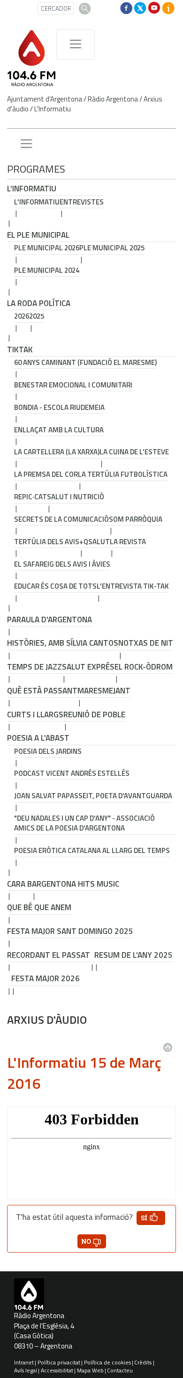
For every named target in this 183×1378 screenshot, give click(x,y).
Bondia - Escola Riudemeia (59, 407)
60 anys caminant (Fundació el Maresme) (85, 362)
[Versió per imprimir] (169, 1044)
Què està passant (42, 691)
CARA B (19, 884)
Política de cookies (107, 1362)
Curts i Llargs (35, 714)
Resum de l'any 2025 (133, 955)
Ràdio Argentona (113, 99)
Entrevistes (82, 202)
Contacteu (120, 1370)
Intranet (24, 1362)
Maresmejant (103, 691)
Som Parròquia (135, 519)
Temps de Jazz (34, 667)
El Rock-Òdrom (143, 667)
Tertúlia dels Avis (46, 541)
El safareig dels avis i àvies (62, 564)
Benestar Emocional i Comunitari (73, 384)
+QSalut (94, 541)
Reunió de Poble (94, 714)
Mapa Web (90, 1370)
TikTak (20, 349)
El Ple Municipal (38, 235)
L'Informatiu (52, 108)
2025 (36, 316)
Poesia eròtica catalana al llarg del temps (92, 850)
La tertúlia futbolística (123, 474)
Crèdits (143, 1362)
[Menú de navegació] (75, 44)
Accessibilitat (57, 1370)
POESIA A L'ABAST (38, 738)
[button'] (151, 1218)
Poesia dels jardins (48, 751)
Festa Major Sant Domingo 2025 (70, 931)
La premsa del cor (46, 474)
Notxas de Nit (145, 643)
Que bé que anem (39, 907)
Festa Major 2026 (45, 978)
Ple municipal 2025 (112, 247)
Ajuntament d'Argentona (44, 99)
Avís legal (25, 1370)
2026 (21, 316)
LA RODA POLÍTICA (38, 303)
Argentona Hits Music (75, 884)
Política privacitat (59, 1362)
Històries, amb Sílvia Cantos (62, 643)
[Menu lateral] (26, 144)
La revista (128, 541)
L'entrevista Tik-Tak (133, 586)
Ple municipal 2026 (46, 247)
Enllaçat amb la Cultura (59, 429)
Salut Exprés (88, 667)
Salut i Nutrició (75, 496)
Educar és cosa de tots (55, 586)
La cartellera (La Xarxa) (56, 451)
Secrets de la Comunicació (61, 519)
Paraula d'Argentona (49, 619)
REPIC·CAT (30, 496)
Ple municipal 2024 (46, 270)
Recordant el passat (48, 955)
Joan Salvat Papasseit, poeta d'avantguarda (93, 795)
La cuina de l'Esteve (134, 451)
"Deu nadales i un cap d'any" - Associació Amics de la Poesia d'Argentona (84, 823)
